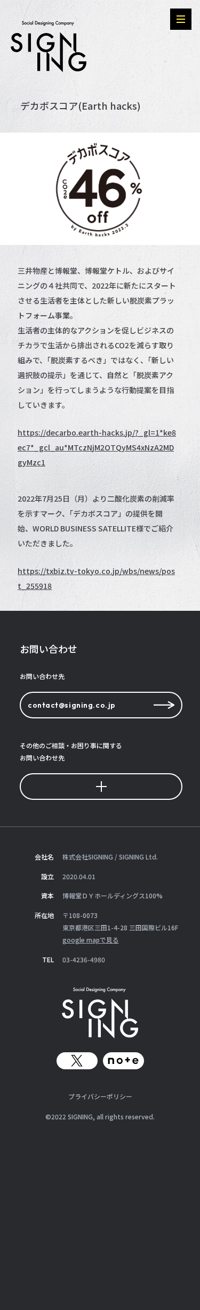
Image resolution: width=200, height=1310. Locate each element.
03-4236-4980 (83, 959)
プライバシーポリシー (100, 1096)
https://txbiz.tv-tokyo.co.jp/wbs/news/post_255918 (96, 578)
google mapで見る (90, 939)
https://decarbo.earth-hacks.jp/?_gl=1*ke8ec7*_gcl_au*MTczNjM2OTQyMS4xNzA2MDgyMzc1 (97, 447)
